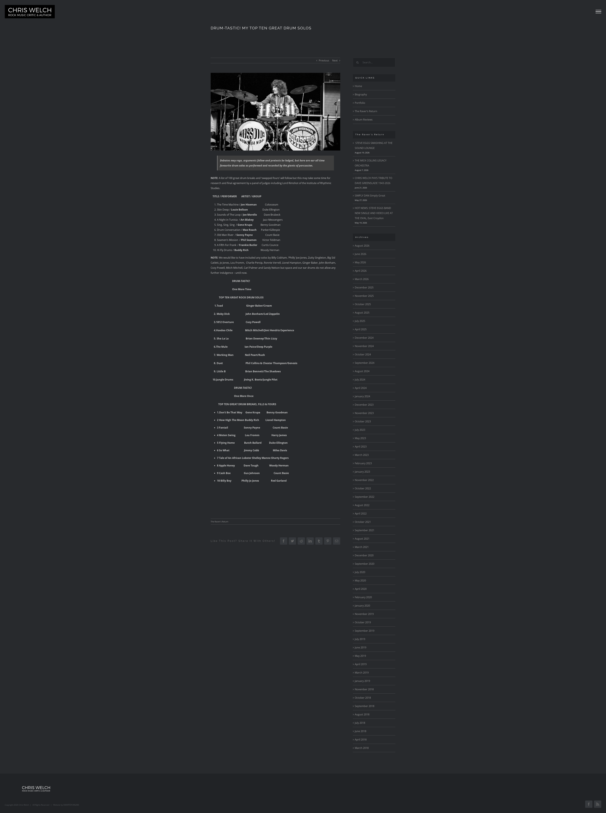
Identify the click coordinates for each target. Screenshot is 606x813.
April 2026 (361, 270)
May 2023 (360, 438)
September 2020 (364, 563)
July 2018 (360, 723)
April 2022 (361, 513)
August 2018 (362, 714)
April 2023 (361, 446)
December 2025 (364, 287)
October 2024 (363, 354)
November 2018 (364, 689)
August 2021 (362, 538)
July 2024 (360, 379)
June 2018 (360, 731)
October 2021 (363, 522)
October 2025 (363, 304)
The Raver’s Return (366, 111)
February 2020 (363, 597)
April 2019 (361, 664)
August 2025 (362, 312)
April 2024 (361, 388)
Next (335, 60)
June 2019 (360, 647)
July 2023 (360, 430)
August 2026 (362, 245)
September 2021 (364, 530)
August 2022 (362, 505)
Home (358, 86)
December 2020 (364, 555)
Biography (361, 94)
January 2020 (362, 605)
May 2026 (360, 262)
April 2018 (361, 739)
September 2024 (364, 363)
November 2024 (364, 346)
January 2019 (362, 681)
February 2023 (363, 463)
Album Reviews (364, 119)
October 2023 (363, 421)
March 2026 (362, 279)
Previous (324, 60)
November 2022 (364, 480)
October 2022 (363, 488)
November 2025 (364, 296)
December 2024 (364, 337)
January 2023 (362, 471)
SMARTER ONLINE (71, 805)
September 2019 (364, 630)
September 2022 (364, 497)
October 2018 (363, 697)
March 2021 (362, 547)
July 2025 (360, 321)
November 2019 (364, 614)
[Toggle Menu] (598, 11)
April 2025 (361, 329)
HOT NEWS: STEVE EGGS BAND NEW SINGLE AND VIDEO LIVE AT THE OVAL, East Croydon (374, 213)
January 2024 (362, 396)
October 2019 (363, 622)
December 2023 (364, 404)
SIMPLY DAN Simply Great (370, 195)
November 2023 (364, 413)
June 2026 (360, 254)
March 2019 (362, 672)
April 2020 (361, 589)
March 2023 (362, 455)
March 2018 (362, 748)
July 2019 (360, 639)
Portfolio (360, 103)
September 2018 (364, 706)
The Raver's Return (219, 521)
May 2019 (360, 656)
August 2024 (362, 371)
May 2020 (360, 580)
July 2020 (360, 572)
